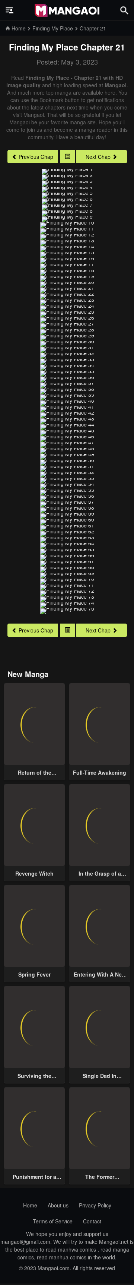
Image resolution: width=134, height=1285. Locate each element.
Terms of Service (53, 1221)
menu (9, 10)
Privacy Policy (95, 1205)
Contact (92, 1221)
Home (30, 1205)
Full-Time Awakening (99, 772)
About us (58, 1205)
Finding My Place (43, 47)
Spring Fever (34, 974)
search (124, 10)
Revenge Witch (34, 873)
